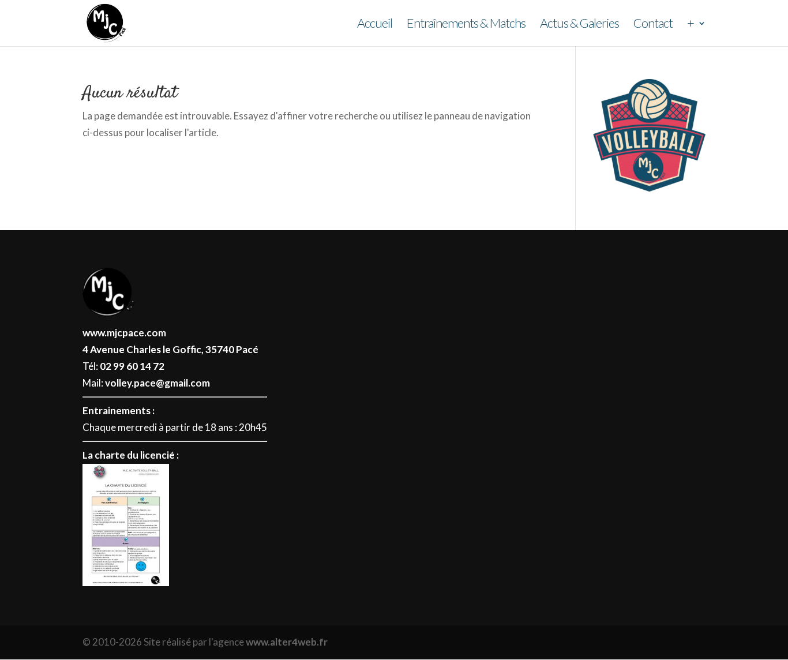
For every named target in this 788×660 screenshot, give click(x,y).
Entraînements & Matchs (466, 25)
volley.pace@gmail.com (157, 383)
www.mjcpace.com (124, 333)
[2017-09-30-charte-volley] (125, 582)
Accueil (374, 25)
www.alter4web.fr (287, 642)
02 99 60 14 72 (132, 366)
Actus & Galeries (579, 25)
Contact (653, 25)
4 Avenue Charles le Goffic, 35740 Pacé (170, 349)
